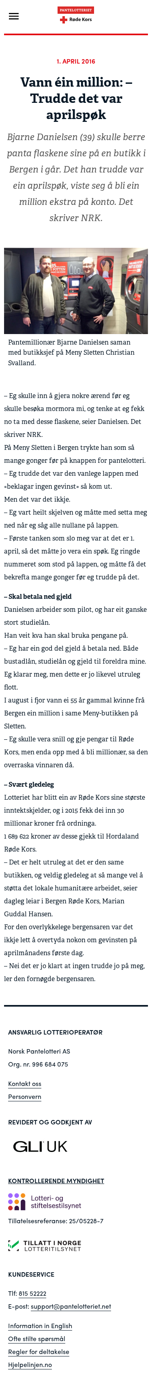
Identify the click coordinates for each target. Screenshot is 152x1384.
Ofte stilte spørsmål (36, 1338)
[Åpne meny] (14, 16)
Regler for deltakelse (38, 1351)
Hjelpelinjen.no (30, 1364)
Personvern (24, 1096)
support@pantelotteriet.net (71, 1306)
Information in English (40, 1325)
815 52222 (32, 1293)
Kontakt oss (24, 1083)
